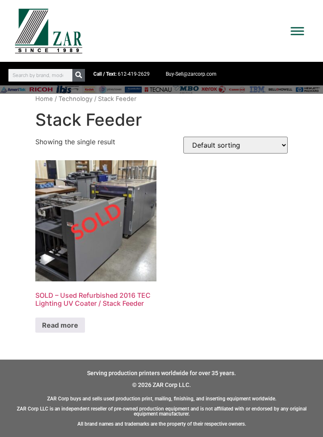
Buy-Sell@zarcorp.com (191, 74)
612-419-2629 (134, 74)
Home (44, 99)
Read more (60, 325)
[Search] (78, 75)
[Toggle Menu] (297, 31)
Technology (75, 99)
